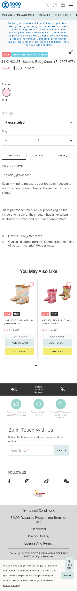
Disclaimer (38, 529)
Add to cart (20, 342)
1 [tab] (36, 365)
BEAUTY (44, 15)
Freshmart (63, 15)
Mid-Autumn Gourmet (18, 15)
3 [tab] (41, 365)
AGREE (67, 575)
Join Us (61, 450)
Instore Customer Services (38, 389)
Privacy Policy (11, 585)
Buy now (20, 351)
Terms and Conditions (38, 510)
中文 (14, 389)
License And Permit (38, 543)
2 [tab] (38, 365)
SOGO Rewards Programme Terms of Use (39, 520)
